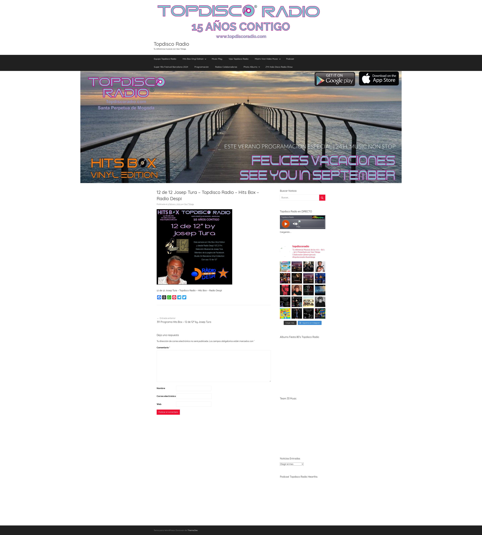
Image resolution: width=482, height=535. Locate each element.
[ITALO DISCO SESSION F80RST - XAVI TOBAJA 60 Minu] (308, 290)
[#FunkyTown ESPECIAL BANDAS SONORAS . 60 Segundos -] (320, 266)
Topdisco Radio (171, 44)
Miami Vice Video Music (266, 59)
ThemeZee (193, 530)
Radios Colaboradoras (226, 67)
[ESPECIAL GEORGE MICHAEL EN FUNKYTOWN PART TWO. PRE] (297, 290)
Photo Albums (250, 67)
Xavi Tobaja (189, 204)
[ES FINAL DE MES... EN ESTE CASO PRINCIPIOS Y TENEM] (320, 313)
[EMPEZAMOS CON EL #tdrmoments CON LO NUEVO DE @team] (320, 290)
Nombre (161, 388)
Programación (201, 67)
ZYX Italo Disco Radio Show (279, 67)
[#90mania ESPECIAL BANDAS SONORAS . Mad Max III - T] (308, 266)
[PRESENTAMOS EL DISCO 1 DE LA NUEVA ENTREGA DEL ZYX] (285, 313)
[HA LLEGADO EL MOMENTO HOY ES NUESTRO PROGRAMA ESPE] (308, 278)
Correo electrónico (166, 396)
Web (159, 404)
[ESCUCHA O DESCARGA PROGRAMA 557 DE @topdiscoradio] (297, 302)
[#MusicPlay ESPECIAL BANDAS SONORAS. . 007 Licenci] (285, 278)
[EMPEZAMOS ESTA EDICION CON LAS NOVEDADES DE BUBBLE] (297, 313)
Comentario (163, 347)
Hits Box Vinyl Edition (193, 59)
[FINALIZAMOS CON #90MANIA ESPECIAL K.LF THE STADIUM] (285, 290)
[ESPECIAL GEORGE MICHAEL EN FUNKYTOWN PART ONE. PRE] (320, 302)
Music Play (217, 59)
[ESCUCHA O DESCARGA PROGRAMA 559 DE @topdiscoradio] (297, 266)
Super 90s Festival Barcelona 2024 (171, 67)
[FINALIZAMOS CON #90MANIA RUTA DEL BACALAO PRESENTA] (308, 302)
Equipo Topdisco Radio (165, 59)
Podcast (290, 59)
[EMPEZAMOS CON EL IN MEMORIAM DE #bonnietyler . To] (297, 278)
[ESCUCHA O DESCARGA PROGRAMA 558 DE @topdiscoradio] (320, 278)
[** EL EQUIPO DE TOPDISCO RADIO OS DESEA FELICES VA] (285, 266)
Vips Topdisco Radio (238, 59)
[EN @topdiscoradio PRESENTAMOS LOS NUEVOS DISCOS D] (285, 302)
